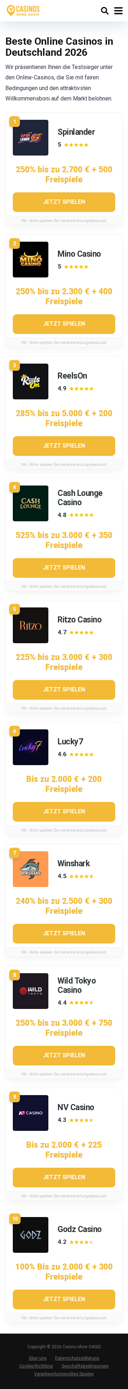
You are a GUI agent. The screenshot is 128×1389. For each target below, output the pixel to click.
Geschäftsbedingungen (85, 1366)
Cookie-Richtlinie (36, 1366)
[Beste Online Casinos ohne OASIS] (23, 10)
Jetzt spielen (64, 201)
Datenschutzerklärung (77, 1358)
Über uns (38, 1358)
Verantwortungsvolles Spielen (64, 1373)
